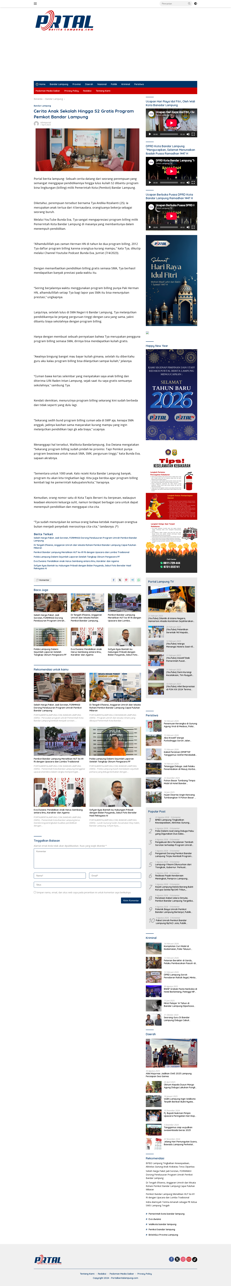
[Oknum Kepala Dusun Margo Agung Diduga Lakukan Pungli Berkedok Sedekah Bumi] (154, 1087)
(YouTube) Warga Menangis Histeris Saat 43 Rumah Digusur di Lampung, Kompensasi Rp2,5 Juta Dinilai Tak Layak (179, 645)
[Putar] (149, 134)
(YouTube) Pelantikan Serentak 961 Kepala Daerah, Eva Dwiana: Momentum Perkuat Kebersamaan (177, 631)
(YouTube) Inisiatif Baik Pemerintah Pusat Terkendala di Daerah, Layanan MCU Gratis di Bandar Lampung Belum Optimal (179, 659)
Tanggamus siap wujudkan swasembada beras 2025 (178, 1129)
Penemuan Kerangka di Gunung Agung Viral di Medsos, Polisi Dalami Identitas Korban (180, 725)
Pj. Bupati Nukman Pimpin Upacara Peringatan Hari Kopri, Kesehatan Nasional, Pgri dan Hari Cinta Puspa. (180, 1114)
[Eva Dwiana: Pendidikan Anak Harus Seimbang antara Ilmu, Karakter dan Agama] (87, 637)
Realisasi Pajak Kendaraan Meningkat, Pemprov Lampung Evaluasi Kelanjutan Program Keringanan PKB (171, 877)
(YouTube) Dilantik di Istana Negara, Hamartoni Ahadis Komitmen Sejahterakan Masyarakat (170, 620)
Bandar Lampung (59, 84)
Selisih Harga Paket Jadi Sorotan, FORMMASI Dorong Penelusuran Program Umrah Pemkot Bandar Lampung (85, 539)
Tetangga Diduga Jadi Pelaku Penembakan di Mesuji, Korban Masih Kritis (180, 768)
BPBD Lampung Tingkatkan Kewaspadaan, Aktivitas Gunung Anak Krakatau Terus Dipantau (172, 821)
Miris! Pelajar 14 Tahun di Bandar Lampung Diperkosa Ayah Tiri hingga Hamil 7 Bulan (180, 1004)
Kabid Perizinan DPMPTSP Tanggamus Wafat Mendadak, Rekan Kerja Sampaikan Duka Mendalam (180, 753)
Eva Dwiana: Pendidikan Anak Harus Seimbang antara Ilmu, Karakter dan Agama (76, 561)
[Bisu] (188, 134)
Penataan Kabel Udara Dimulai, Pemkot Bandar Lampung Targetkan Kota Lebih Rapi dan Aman (174, 899)
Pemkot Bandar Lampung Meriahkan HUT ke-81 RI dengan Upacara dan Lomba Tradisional (81, 552)
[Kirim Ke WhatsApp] (138, 580)
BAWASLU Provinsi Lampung (163, 1234)
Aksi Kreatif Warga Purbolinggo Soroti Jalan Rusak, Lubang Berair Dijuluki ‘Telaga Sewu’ (179, 739)
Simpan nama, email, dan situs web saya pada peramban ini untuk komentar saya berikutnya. (83, 892)
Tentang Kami (103, 90)
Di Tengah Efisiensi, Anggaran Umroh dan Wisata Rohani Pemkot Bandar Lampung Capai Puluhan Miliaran (85, 546)
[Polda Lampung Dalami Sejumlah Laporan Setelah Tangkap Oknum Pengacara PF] (50, 637)
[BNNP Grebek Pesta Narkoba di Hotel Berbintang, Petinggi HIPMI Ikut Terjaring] (154, 991)
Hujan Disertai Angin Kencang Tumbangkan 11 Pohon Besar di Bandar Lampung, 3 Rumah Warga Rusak (180, 796)
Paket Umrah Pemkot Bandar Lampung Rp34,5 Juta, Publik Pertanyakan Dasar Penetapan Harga (172, 922)
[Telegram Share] (132, 580)
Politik (114, 84)
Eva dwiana (155, 1219)
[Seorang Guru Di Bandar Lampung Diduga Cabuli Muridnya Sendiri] (154, 1020)
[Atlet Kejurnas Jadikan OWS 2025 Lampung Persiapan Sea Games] (171, 1053)
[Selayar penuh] (193, 134)
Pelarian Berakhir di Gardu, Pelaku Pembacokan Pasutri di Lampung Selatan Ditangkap (180, 962)
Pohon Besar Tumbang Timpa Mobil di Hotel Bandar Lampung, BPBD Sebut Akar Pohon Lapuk (179, 782)
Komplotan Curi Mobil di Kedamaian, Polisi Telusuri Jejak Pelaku (177, 947)
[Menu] (36, 3)
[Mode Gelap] (195, 3)
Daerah (89, 84)
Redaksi (87, 90)
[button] (189, 3)
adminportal (45, 122)
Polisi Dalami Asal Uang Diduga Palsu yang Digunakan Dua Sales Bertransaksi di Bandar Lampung (174, 832)
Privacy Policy (71, 90)
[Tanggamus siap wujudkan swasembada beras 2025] (154, 1130)
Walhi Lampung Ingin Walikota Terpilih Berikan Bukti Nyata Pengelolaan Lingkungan (179, 1100)
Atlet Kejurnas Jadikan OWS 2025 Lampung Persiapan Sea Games (169, 1075)
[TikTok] (194, 1259)
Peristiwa (139, 84)
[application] (171, 123)
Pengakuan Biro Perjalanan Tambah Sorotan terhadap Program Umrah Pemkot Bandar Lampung (174, 843)
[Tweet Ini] (120, 580)
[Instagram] (183, 1259)
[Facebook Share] (113, 580)
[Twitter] (177, 1259)
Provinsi (77, 84)
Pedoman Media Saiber (48, 90)
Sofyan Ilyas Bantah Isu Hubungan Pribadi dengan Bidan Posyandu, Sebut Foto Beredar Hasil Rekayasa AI (82, 567)
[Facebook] (171, 1259)
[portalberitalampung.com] (87, 20)
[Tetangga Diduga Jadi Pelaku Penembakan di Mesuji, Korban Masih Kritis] (154, 768)
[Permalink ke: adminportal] (36, 123)
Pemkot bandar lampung (162, 1229)
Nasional (102, 84)
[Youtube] (188, 1259)
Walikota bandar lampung (162, 1224)
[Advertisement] (115, 57)
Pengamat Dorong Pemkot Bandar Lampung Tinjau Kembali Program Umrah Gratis (173, 855)
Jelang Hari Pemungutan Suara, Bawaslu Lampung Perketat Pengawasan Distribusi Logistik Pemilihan (180, 1143)
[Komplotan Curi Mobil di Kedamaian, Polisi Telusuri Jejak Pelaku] (154, 948)
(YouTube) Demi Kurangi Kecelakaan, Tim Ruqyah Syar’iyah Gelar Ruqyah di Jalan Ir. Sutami (179, 673)
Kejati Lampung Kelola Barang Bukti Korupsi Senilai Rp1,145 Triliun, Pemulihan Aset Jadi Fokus (174, 888)
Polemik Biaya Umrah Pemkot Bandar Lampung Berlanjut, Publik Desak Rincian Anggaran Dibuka (173, 910)
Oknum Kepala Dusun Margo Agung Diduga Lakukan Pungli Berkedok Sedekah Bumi (179, 1086)
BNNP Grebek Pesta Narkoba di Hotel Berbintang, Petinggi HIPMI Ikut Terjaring (180, 990)
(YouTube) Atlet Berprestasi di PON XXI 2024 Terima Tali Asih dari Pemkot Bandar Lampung (180, 688)
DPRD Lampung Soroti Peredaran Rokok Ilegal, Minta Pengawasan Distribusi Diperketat (179, 976)
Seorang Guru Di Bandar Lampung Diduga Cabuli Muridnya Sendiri (177, 1019)
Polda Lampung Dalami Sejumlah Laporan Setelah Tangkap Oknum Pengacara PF (77, 556)
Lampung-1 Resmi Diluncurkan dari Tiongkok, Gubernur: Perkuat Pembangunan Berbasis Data (173, 866)
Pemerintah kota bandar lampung (166, 1213)
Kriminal (125, 84)
